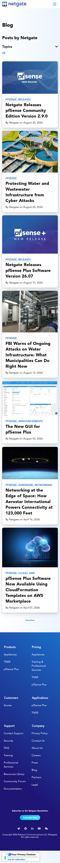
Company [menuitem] (38, 725)
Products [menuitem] (10, 647)
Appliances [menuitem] (10, 654)
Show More (30, 620)
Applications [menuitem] (40, 697)
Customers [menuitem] (11, 697)
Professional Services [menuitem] (11, 764)
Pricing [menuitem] (36, 647)
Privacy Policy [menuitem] (40, 733)
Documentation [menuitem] (13, 788)
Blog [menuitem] (34, 770)
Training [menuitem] (8, 755)
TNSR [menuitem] (7, 661)
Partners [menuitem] (36, 777)
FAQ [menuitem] (6, 748)
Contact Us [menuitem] (38, 740)
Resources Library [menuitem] (14, 774)
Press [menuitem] (35, 762)
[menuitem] (19, 828)
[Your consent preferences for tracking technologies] (5, 858)
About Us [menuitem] (37, 748)
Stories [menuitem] (8, 705)
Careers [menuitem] (36, 755)
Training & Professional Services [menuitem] (39, 665)
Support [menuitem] (9, 725)
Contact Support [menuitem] (13, 733)
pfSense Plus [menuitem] (11, 669)
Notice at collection (14, 859)
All (3, 53)
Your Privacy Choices (23, 854)
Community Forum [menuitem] (15, 781)
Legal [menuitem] (35, 784)
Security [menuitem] (8, 740)
